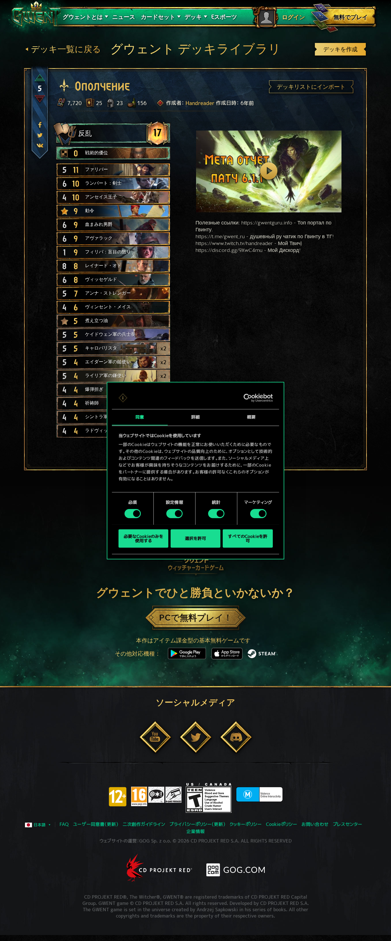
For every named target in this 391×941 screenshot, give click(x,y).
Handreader (199, 103)
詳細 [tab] (195, 417)
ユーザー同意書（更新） (95, 824)
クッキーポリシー (246, 824)
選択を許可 (195, 538)
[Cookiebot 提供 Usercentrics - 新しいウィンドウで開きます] (248, 398)
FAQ (64, 824)
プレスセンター (347, 824)
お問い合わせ (315, 824)
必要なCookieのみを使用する (143, 538)
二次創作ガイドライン (144, 824)
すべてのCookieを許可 (247, 538)
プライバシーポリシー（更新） (197, 824)
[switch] (174, 513)
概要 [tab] (251, 417)
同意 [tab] (139, 417)
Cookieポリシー (281, 824)
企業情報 (195, 831)
